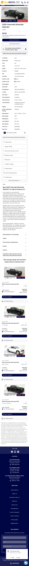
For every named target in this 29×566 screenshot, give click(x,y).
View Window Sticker (11, 132)
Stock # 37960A (5, 360)
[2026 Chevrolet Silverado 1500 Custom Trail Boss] (14, 390)
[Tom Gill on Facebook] (11, 452)
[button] (22, 2)
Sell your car (15, 505)
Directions (14, 501)
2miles (25, 286)
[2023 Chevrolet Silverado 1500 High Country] (14, 351)
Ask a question (8, 297)
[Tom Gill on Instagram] (17, 452)
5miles (25, 403)
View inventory (14, 490)
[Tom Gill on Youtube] (14, 452)
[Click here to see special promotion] (14, 5)
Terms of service (14, 516)
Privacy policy (14, 519)
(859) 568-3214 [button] (15, 464)
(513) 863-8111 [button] (15, 472)
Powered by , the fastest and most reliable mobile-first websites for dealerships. (14, 559)
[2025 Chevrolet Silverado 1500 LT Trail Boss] (14, 312)
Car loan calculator (14, 512)
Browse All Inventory (14, 40)
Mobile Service (14, 523)
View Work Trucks (13, 497)
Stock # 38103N (5, 399)
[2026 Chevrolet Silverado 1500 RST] (14, 273)
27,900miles (24, 364)
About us (14, 493)
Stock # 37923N (5, 282)
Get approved (14, 508)
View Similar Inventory (14, 43)
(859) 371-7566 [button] (15, 480)
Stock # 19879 (5, 321)
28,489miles (24, 325)
